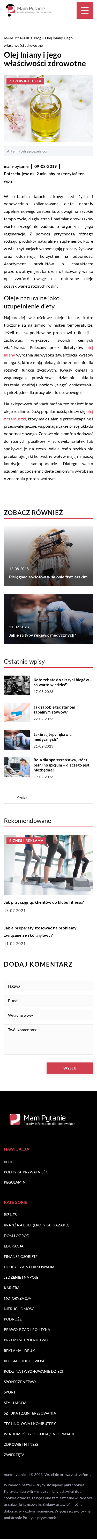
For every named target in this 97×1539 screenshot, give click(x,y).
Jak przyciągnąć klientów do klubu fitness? (44, 902)
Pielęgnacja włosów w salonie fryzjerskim (48, 576)
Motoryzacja (17, 1298)
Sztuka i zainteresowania (30, 1413)
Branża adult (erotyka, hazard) (36, 1225)
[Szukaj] (10, 798)
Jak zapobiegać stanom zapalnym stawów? (54, 710)
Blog (8, 1162)
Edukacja (14, 1246)
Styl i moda (15, 1403)
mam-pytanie (16, 166)
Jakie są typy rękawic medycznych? (42, 634)
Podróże (13, 1319)
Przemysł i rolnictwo (26, 1340)
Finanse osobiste (21, 1256)
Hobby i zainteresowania (29, 1267)
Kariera (12, 1287)
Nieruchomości (20, 1308)
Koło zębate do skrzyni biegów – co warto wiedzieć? (63, 682)
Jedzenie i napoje (21, 1277)
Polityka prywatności (26, 1172)
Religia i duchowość (25, 1361)
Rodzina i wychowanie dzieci (33, 1371)
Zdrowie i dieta (25, 81)
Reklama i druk (19, 1350)
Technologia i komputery (30, 1423)
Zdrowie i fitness (21, 1444)
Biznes (10, 1214)
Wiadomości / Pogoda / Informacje (39, 1434)
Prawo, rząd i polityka (27, 1329)
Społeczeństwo (20, 1381)
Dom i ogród (16, 1235)
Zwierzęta (14, 1454)
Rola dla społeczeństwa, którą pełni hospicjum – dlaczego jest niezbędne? (61, 764)
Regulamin (15, 1182)
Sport (10, 1392)
